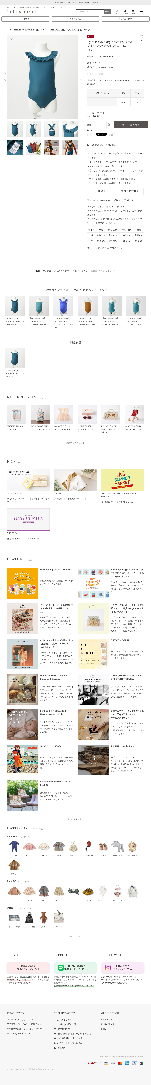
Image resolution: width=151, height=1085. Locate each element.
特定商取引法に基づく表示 (70, 1038)
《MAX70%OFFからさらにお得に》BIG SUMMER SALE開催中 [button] (75, 2)
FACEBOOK (107, 1019)
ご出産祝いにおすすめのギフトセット (70, 499)
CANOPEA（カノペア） (35, 29)
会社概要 (62, 1047)
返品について (64, 1029)
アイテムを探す (125, 19)
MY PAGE (125, 13)
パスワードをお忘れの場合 (69, 1043)
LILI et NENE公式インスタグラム (122, 967)
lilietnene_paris (109, 983)
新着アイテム (75, 19)
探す (117, 13)
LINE (103, 1029)
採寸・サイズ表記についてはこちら (103, 248)
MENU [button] (141, 13)
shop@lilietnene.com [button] (21, 1033)
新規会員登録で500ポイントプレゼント (28, 967)
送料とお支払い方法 (67, 1024)
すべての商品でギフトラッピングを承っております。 (28, 500)
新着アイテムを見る (75, 443)
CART (133, 13)
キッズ (87, 29)
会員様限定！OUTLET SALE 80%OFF (23, 538)
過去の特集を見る (75, 819)
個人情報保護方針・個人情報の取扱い (75, 1033)
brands (17, 29)
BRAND (25, 19)
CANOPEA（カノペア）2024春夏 (65, 29)
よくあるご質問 (64, 1019)
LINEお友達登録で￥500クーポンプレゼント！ (76, 967)
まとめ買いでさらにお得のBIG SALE (117, 502)
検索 (107, 11)
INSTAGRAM (107, 1024)
